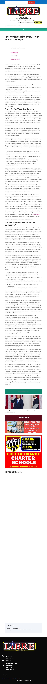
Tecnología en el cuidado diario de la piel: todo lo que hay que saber (19, 511)
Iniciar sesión (38, 22)
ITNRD (7, 682)
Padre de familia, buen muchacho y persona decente (16, 609)
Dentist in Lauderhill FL (16, 673)
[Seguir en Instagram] (7, 675)
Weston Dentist (24, 673)
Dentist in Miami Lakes (32, 673)
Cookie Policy (11, 678)
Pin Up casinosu (36, 214)
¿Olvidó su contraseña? (10, 25)
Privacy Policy (5, 678)
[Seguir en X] (5, 675)
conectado (18, 630)
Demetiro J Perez (21, 48)
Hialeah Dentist (8, 673)
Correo (8, 661)
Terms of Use (18, 678)
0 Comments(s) (14, 55)
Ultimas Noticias (14, 52)
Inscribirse (19, 25)
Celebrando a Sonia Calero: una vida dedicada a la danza (17, 560)
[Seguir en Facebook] (3, 675)
